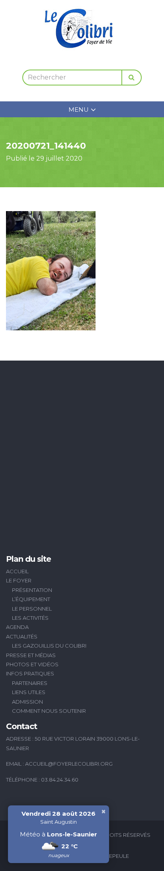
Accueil (17, 571)
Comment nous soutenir (49, 711)
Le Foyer (18, 580)
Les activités (30, 618)
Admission (27, 701)
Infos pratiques (30, 673)
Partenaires (29, 683)
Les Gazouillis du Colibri (49, 645)
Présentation (32, 590)
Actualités (21, 636)
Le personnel (32, 608)
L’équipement (31, 599)
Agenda (17, 627)
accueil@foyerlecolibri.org (69, 763)
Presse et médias (31, 655)
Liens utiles (28, 692)
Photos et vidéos (32, 664)
